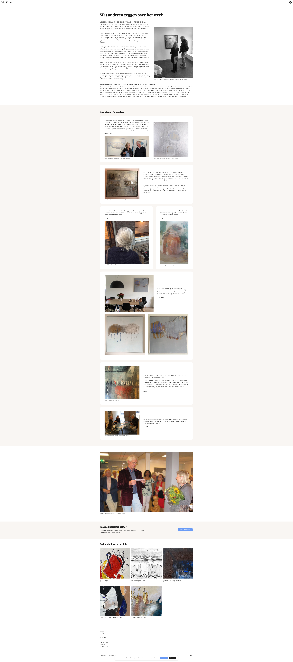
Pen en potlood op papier (138, 580)
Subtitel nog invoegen (136, 619)
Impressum (111, 655)
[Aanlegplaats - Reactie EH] (122, 382)
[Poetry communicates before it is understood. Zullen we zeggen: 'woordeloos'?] (173, 52)
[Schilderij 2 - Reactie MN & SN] (168, 334)
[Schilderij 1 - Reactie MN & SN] (125, 334)
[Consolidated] (122, 183)
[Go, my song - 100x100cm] (171, 139)
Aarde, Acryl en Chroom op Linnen (172, 580)
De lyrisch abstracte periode (169, 581)
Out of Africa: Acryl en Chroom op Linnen (111, 617)
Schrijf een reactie (104, 646)
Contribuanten (103, 655)
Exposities (102, 644)
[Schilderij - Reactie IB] (174, 242)
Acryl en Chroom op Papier (138, 617)
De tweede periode (135, 581)
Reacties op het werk (105, 648)
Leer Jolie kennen (104, 641)
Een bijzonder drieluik (105, 619)
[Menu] (290, 2)
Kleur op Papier (104, 580)
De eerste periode (104, 581)
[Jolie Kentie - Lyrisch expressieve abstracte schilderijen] (7, 2)
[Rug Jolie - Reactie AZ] (127, 242)
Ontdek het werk (104, 642)
